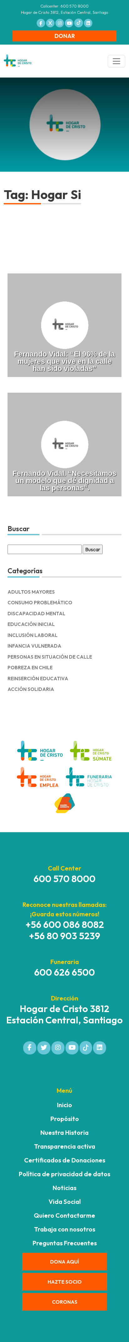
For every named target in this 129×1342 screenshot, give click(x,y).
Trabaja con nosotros (64, 1229)
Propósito (64, 1119)
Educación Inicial (31, 624)
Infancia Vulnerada (34, 646)
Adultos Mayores (31, 592)
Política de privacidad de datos (64, 1174)
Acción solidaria (31, 689)
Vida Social (65, 1201)
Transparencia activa (64, 1146)
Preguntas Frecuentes (65, 1243)
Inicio (64, 1105)
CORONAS (64, 1302)
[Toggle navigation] (116, 61)
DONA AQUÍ (64, 1261)
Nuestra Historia (64, 1132)
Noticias (64, 1188)
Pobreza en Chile (30, 668)
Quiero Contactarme (64, 1215)
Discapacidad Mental (36, 614)
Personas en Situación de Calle (50, 657)
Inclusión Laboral (33, 635)
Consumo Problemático (40, 603)
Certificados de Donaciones (64, 1160)
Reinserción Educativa (38, 679)
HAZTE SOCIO (65, 1282)
